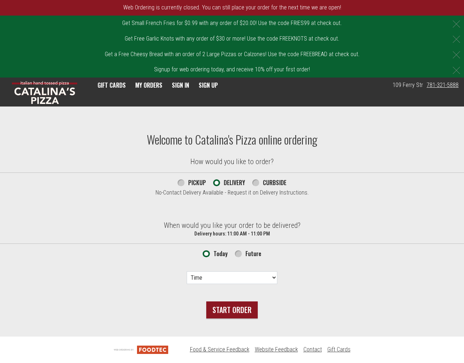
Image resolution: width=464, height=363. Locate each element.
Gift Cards (339, 349)
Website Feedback (276, 349)
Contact (312, 349)
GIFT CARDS (112, 85)
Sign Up (208, 85)
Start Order (232, 309)
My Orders (148, 85)
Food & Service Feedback (219, 349)
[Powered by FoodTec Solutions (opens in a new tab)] (141, 349)
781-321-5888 (443, 85)
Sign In (180, 85)
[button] (44, 93)
